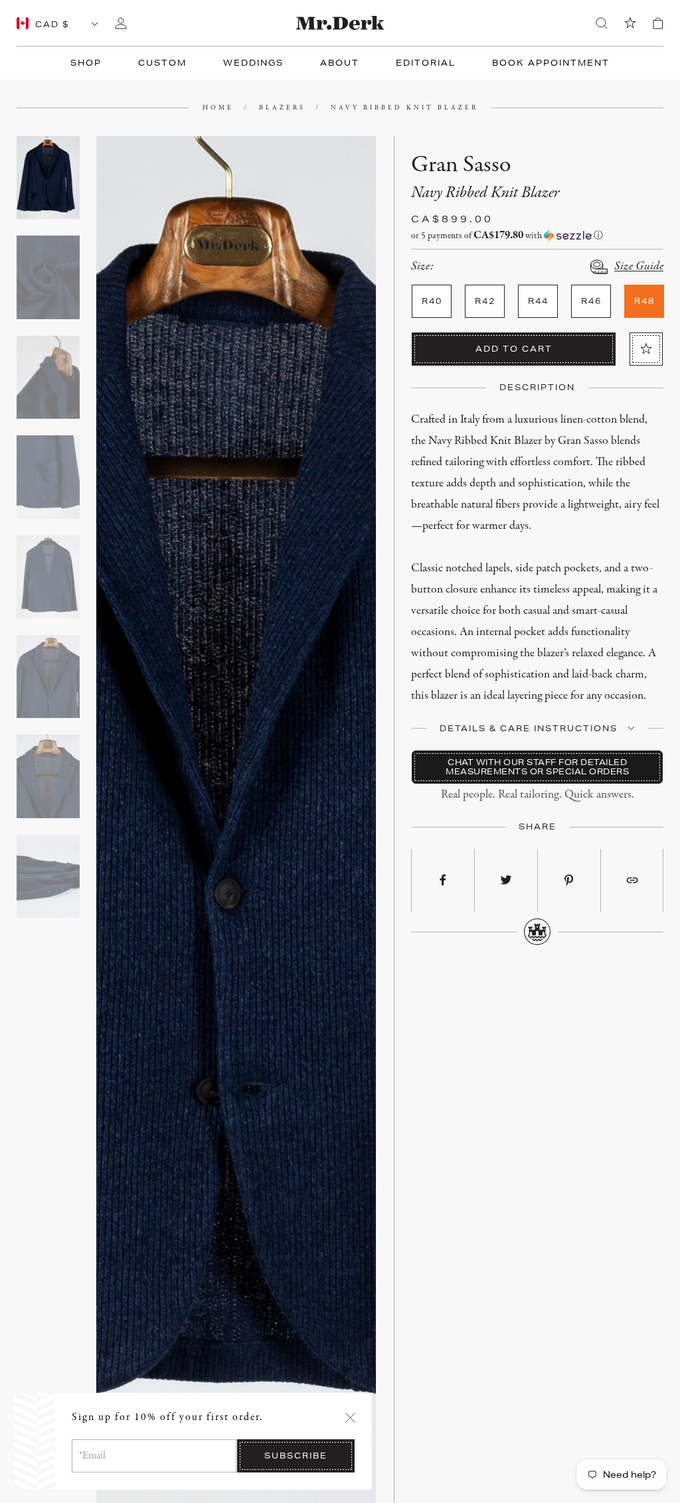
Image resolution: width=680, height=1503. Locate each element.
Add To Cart (513, 348)
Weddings (253, 62)
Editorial (426, 62)
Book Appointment (551, 62)
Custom (162, 62)
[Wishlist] (630, 23)
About (339, 62)
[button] (537, 236)
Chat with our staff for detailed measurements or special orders (537, 766)
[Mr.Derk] (340, 23)
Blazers (282, 108)
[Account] (121, 23)
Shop (86, 62)
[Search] (602, 23)
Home (218, 108)
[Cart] (658, 23)
